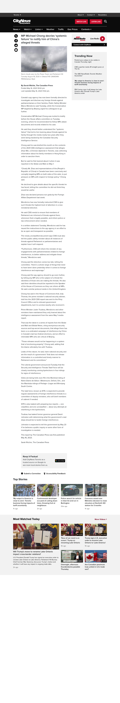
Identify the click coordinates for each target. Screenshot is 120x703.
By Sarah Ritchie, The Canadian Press (37, 85)
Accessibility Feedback (56, 473)
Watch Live (81, 22)
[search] (105, 21)
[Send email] (16, 50)
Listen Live (96, 22)
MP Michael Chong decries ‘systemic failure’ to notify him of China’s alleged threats (44, 39)
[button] (80, 15)
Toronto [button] (16, 15)
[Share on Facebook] (16, 40)
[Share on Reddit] (16, 45)
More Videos (100, 519)
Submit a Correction (32, 473)
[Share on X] (16, 36)
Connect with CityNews (82, 45)
